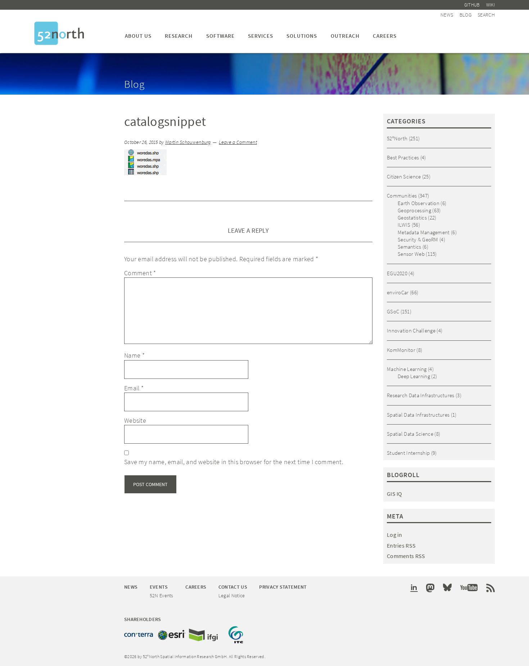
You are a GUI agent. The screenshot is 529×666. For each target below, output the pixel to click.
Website (135, 420)
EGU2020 (397, 273)
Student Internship (408, 452)
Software (220, 35)
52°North (397, 138)
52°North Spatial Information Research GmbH (59, 33)
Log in (394, 534)
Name (134, 355)
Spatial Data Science (410, 433)
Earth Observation (418, 203)
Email (134, 388)
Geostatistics (412, 217)
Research (179, 35)
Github (472, 5)
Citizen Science (404, 176)
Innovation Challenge (411, 330)
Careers (385, 35)
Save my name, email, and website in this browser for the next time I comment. (233, 462)
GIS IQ (394, 493)
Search (486, 15)
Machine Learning (407, 369)
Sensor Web (411, 253)
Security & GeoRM (418, 239)
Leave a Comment (238, 142)
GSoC (393, 311)
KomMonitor (401, 349)
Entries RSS (401, 545)
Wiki (490, 5)
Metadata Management (424, 232)
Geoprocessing (414, 210)
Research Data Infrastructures (421, 395)
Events (159, 587)
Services (260, 35)
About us (138, 35)
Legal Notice (231, 595)
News (446, 15)
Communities (402, 195)
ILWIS (404, 224)
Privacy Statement (283, 587)
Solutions (301, 35)
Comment (140, 273)
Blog (465, 15)
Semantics (409, 246)
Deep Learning (414, 376)
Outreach (345, 35)
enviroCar (398, 292)
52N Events (161, 595)
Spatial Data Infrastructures (418, 414)
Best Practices (403, 157)
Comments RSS (406, 555)
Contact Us (232, 587)
